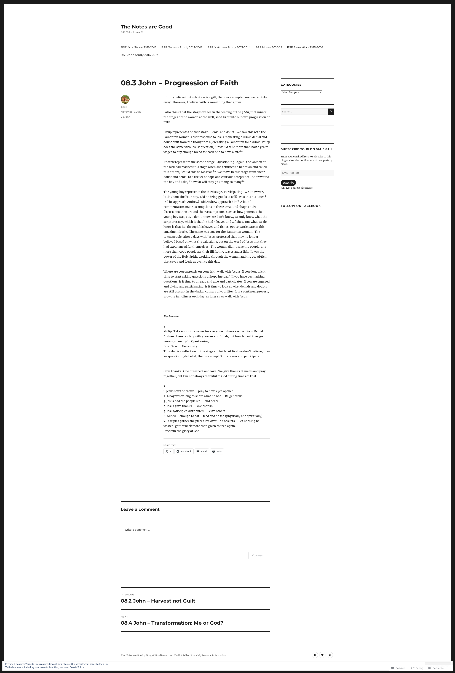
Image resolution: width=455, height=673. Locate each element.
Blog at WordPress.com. (159, 655)
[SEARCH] (331, 112)
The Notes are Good (146, 27)
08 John (125, 116)
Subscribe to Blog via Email (307, 149)
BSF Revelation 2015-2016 (305, 47)
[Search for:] (304, 111)
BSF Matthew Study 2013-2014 (229, 47)
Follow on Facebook (301, 206)
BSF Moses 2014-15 (269, 47)
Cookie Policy (77, 667)
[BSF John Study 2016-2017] (330, 655)
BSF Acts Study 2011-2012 (138, 47)
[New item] (315, 655)
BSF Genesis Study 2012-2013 (181, 47)
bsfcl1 (124, 106)
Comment (257, 555)
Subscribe (288, 182)
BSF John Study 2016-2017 (139, 55)
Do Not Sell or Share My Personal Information (200, 655)
